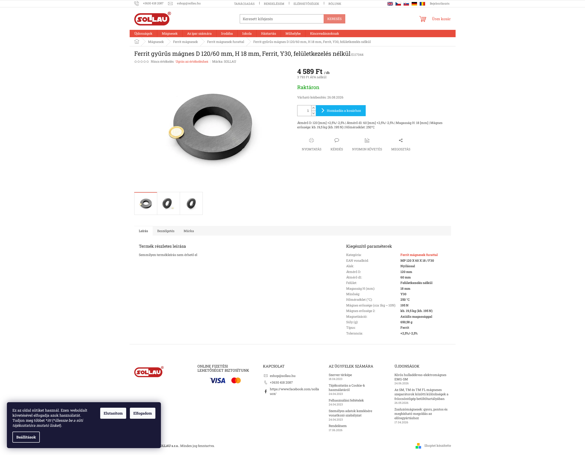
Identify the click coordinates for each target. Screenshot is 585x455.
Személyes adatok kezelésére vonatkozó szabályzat (350, 413)
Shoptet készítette (437, 445)
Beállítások (26, 437)
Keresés (334, 19)
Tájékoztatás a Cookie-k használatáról (347, 387)
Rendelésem (274, 4)
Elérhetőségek (306, 4)
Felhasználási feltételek (346, 400)
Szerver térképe (340, 375)
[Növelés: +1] (313, 108)
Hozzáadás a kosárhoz (344, 110)
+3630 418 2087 (281, 382)
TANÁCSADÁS (244, 4)
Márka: (224, 61)
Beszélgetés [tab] (165, 231)
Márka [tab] (189, 231)
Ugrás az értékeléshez (192, 61)
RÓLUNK (334, 4)
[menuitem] (143, 33)
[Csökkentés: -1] (313, 113)
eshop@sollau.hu (283, 376)
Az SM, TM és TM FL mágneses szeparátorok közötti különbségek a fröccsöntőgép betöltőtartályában (421, 394)
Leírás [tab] (143, 231)
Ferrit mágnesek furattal (419, 255)
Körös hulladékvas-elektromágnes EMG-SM (420, 377)
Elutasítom (113, 413)
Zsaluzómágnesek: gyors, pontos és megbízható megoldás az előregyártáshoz (421, 413)
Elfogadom (142, 413)
